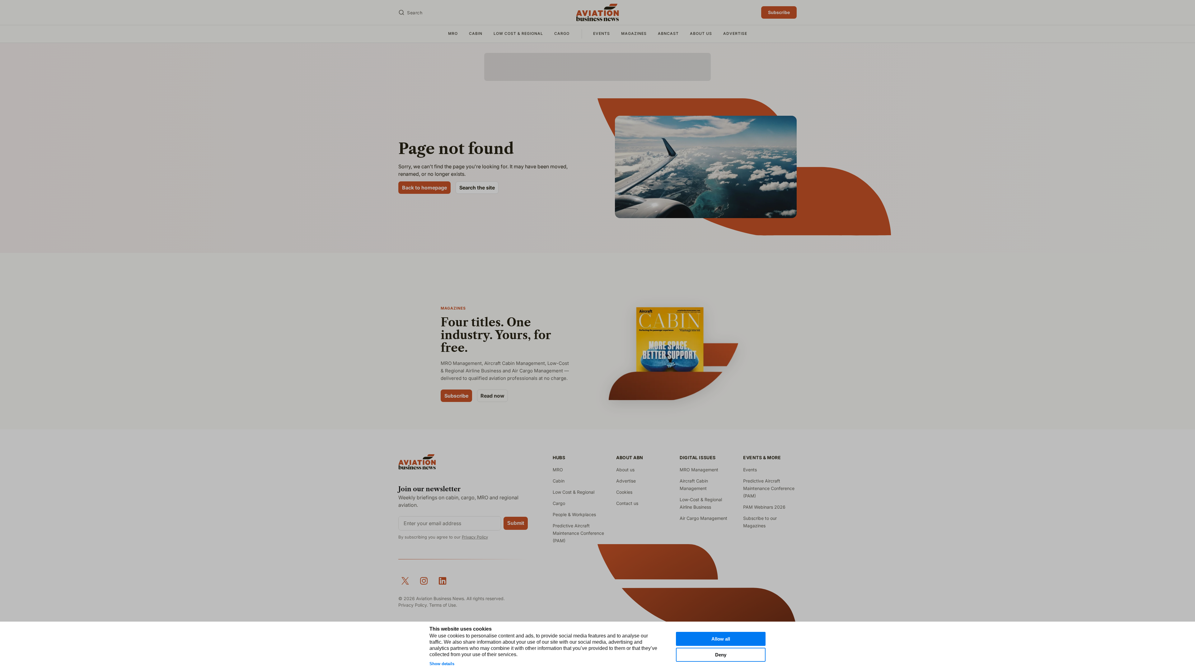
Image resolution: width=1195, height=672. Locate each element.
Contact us (627, 503)
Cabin (475, 33)
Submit (515, 523)
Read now (492, 396)
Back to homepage (424, 187)
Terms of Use (442, 605)
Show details (441, 663)
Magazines (634, 33)
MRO (453, 33)
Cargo (561, 33)
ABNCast (668, 33)
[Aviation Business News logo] (597, 12)
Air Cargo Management (703, 518)
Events (601, 33)
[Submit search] (401, 12)
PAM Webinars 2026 (764, 507)
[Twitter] (405, 581)
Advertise (735, 33)
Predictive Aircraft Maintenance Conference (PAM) (578, 533)
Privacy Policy (475, 536)
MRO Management (699, 469)
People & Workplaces (574, 514)
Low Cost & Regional (518, 33)
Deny (720, 654)
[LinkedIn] (442, 581)
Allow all (720, 639)
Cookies (624, 492)
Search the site (477, 187)
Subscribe (779, 12)
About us (701, 33)
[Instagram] (424, 581)
